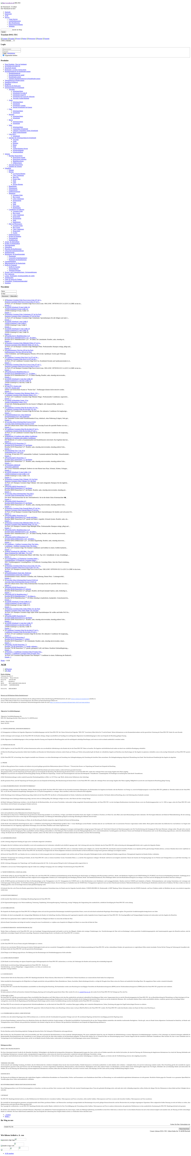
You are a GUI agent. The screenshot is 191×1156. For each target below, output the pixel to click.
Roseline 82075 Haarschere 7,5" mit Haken (18, 459)
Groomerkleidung (10, 261)
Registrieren (11, 53)
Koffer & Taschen (14, 267)
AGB (6, 15)
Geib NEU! (12, 134)
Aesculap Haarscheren (16, 165)
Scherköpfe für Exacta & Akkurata (24, 96)
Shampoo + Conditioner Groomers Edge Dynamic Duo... (23, 653)
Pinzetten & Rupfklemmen (13, 249)
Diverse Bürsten (18, 184)
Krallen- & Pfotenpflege (12, 243)
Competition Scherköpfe (20, 129)
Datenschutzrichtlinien (16, 24)
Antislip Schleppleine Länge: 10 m (16, 402)
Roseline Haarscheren (15, 156)
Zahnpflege (8, 247)
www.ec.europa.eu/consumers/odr (80, 698)
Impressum (8, 14)
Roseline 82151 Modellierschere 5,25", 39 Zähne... (21, 337)
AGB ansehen (9, 1153)
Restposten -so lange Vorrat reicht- (15, 70)
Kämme (11, 170)
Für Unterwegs (9, 274)
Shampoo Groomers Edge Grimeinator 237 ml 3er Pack (22, 316)
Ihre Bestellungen (14, 23)
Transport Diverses (15, 270)
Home (3, 660)
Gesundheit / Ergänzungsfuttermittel (16, 281)
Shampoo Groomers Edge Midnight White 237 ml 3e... (22, 345)
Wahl (10, 125)
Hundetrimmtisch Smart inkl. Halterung (17, 575)
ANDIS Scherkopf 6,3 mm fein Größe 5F (18, 381)
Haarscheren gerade (19, 157)
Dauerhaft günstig (10, 68)
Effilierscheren (17, 163)
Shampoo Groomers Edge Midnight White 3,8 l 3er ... (22, 524)
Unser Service (13, 19)
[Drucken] (8, 669)
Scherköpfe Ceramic (19, 105)
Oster (10, 109)
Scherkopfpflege (18, 152)
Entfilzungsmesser (14, 191)
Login (4, 53)
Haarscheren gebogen (19, 159)
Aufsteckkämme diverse (20, 148)
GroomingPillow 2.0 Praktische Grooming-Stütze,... (21, 560)
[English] (11, 39)
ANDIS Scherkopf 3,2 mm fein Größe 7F (18, 625)
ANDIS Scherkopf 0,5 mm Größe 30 (16, 330)
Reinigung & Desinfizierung (18, 260)
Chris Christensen (18, 175)
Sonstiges (8, 283)
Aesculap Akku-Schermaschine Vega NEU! (18, 495)
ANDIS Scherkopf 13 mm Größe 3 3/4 (17, 474)
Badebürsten (13, 186)
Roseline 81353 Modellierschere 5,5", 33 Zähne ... (21, 373)
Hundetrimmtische (14, 73)
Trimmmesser (13, 188)
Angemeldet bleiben (10, 55)
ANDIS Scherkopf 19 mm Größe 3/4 (16, 309)
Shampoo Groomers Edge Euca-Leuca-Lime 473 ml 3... (22, 366)
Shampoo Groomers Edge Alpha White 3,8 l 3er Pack (21, 610)
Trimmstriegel (13, 190)
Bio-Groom (16, 197)
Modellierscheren (18, 161)
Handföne (8, 84)
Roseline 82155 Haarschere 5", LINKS (17, 639)
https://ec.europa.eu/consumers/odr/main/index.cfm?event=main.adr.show (70, 702)
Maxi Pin (16, 177)
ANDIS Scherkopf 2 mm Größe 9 (15, 323)
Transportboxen (14, 268)
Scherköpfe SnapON (19, 95)
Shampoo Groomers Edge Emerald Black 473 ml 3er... (22, 510)
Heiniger (11, 114)
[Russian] (39, 39)
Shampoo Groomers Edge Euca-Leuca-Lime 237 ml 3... (22, 302)
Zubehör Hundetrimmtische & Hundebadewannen (24, 78)
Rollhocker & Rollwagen (13, 86)
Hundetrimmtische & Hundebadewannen (18, 71)
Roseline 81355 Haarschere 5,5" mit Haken (18, 445)
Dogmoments (17, 200)
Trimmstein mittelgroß (12, 467)
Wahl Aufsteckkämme (20, 132)
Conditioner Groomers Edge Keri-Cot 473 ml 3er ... (21, 359)
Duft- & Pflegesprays (15, 224)
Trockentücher (13, 238)
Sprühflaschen (13, 240)
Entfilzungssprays (14, 234)
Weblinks (12, 26)
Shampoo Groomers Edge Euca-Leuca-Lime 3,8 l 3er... (22, 567)
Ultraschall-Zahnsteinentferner (14, 251)
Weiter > (7, 1116)
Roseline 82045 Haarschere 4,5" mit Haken (18, 503)
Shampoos (12, 193)
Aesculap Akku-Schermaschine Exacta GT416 (19, 424)
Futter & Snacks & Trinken (13, 279)
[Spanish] (46, 39)
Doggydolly (16, 216)
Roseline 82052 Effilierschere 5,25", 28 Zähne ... (20, 539)
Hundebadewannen (15, 77)
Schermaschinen (18, 91)
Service (7, 17)
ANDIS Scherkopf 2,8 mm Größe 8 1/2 (17, 603)
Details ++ (8, 305)
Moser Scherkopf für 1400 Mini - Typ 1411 (18, 553)
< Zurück (8, 1115)
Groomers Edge (18, 195)
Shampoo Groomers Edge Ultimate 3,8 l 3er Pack (20, 481)
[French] (18, 39)
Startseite (7, 12)
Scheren (7, 154)
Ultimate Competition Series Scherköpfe (25, 130)
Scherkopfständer (18, 150)
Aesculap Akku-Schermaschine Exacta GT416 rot (20, 582)
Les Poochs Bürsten (19, 173)
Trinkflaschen (9, 277)
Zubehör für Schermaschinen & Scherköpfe (22, 138)
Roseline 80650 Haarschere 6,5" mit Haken (18, 488)
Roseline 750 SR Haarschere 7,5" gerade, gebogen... (21, 646)
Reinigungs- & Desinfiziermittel (15, 254)
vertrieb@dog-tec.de (84, 992)
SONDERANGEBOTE (12, 66)
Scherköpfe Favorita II (20, 93)
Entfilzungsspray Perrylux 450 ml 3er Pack (18, 352)
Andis (11, 100)
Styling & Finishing (15, 236)
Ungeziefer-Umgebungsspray (18, 258)
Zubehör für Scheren (15, 166)
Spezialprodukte (10, 245)
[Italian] (23, 39)
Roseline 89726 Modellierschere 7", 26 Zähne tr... (20, 596)
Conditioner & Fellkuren (16, 209)
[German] (4, 39)
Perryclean (16, 206)
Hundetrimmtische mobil (16, 75)
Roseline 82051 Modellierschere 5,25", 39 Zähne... (21, 531)
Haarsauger (12, 256)
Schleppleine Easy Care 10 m (14, 452)
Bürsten (11, 172)
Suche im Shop (17, 30)
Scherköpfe (16, 104)
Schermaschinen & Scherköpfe (14, 87)
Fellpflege (8, 168)
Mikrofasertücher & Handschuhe (15, 263)
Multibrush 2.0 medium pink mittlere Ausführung (20, 438)
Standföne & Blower (11, 82)
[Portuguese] (31, 39)
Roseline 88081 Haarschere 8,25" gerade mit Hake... (21, 517)
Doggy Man (16, 179)
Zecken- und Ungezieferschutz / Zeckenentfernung (21, 272)
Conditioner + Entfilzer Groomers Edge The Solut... (21, 546)
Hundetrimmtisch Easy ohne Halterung (17, 416)
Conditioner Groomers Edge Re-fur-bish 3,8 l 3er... (21, 409)
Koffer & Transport (11, 265)
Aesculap (12, 89)
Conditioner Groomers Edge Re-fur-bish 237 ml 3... (21, 431)
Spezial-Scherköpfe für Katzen (22, 107)
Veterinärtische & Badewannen (14, 80)
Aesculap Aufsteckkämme (21, 98)
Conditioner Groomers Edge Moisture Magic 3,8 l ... (21, 395)
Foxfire (15, 233)
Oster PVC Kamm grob (12, 388)
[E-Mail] (8, 671)
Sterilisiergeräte (9, 252)
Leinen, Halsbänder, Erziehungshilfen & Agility (20, 276)
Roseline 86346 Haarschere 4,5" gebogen (18, 589)
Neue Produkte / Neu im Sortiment (16, 64)
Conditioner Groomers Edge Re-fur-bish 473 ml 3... (21, 632)
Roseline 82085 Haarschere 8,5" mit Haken (18, 618)
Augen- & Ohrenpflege (12, 242)
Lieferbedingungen (15, 21)
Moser (11, 120)
